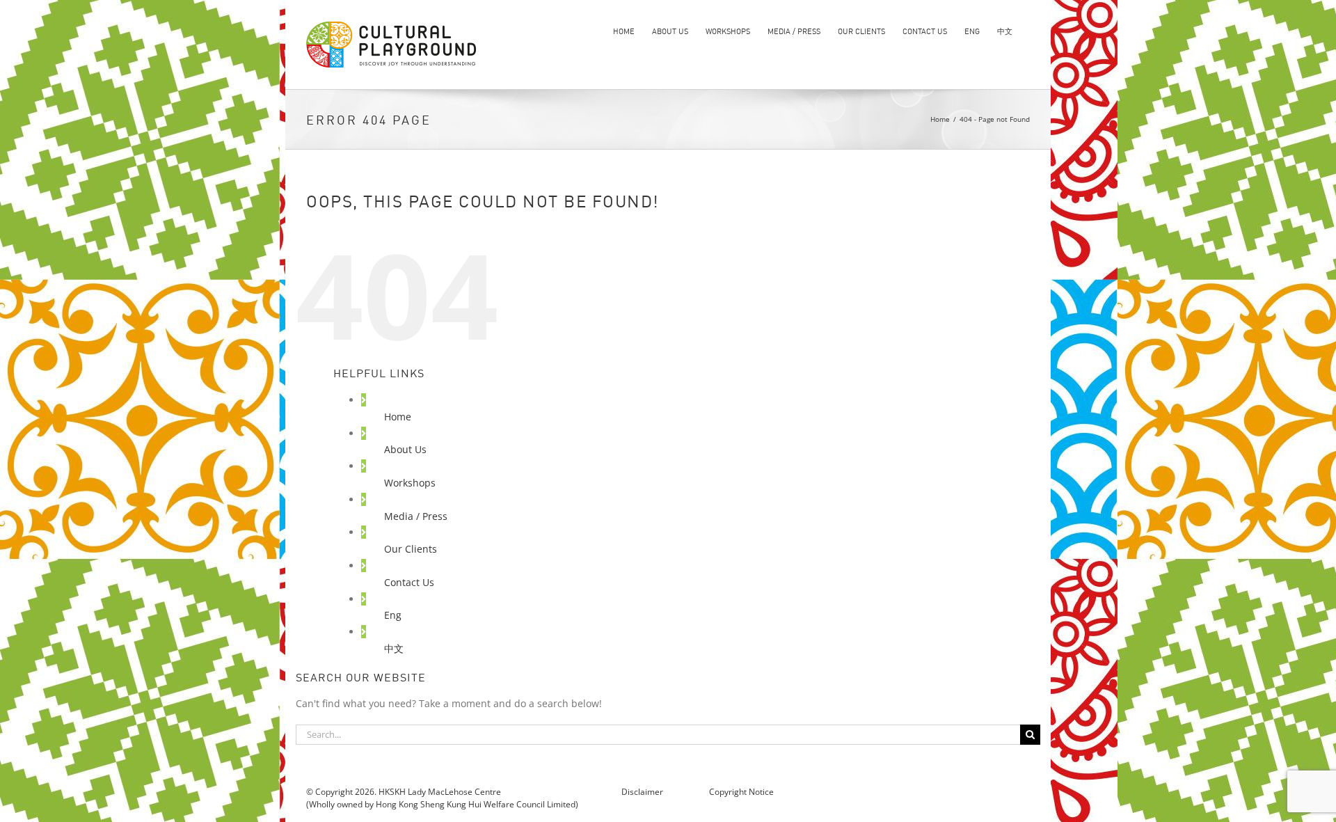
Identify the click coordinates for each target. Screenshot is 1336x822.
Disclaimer (643, 792)
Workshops (410, 482)
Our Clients (410, 548)
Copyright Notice (741, 792)
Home (397, 416)
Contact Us (409, 582)
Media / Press (415, 516)
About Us (405, 449)
